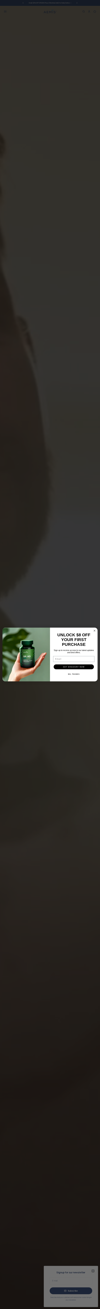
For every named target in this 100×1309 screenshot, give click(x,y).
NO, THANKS (74, 674)
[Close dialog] (94, 631)
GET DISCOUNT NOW (74, 667)
